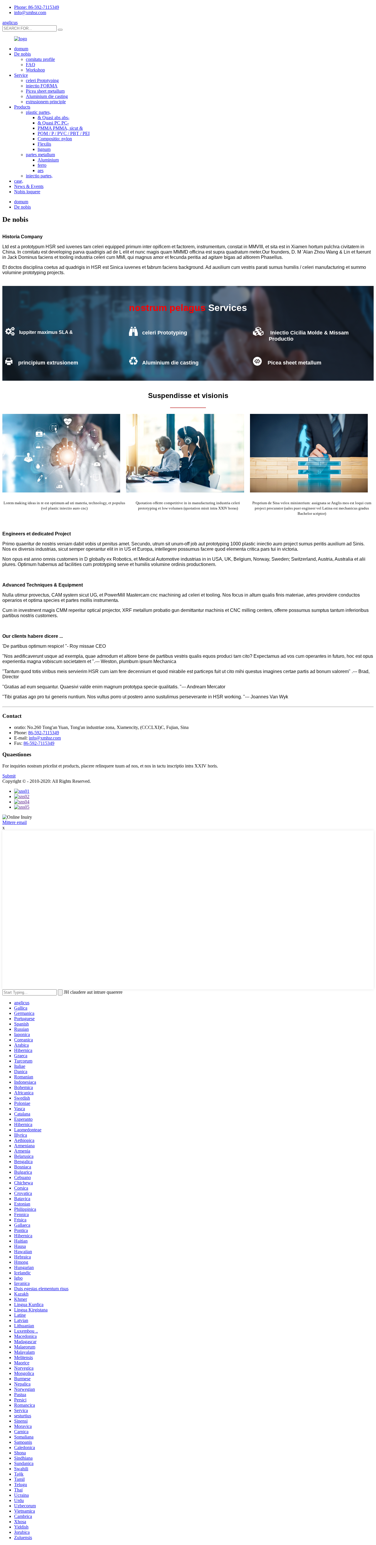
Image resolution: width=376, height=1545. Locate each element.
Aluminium (48, 159)
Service (21, 75)
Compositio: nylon (55, 138)
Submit (9, 775)
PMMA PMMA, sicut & (60, 128)
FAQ (30, 64)
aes (40, 170)
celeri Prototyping (42, 80)
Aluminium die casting (47, 96)
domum (21, 48)
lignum (44, 149)
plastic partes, (38, 112)
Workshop (35, 69)
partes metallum (40, 154)
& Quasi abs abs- (53, 117)
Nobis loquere (27, 191)
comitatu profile (40, 59)
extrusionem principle (46, 101)
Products (22, 106)
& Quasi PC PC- (53, 122)
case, (18, 181)
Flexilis (44, 143)
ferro (42, 165)
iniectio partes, (39, 175)
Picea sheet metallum (45, 91)
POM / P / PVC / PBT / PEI (64, 133)
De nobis (22, 53)
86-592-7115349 (43, 732)
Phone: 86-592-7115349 (36, 7)
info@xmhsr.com (30, 12)
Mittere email (14, 822)
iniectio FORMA (42, 85)
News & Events (28, 186)
